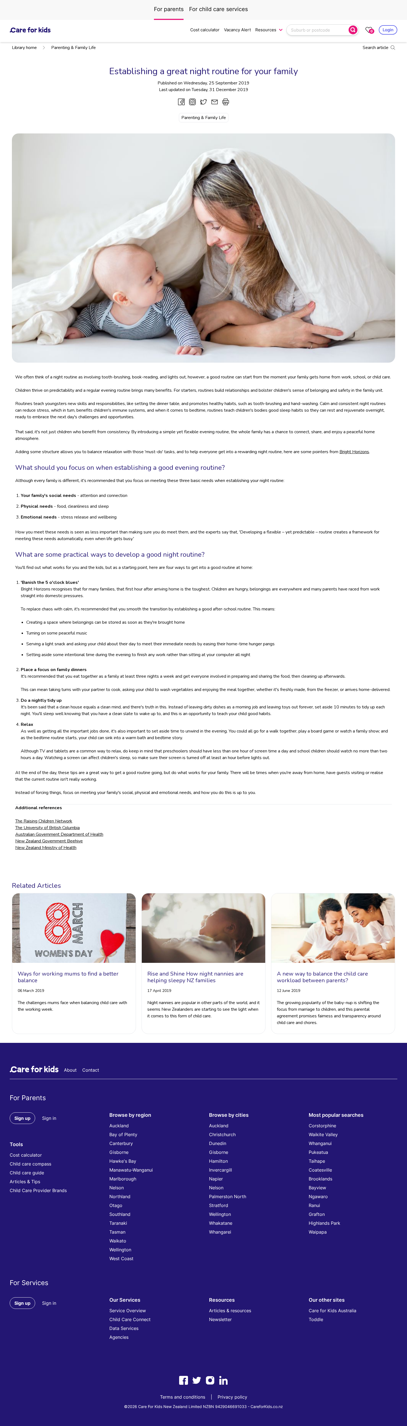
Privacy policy (232, 1397)
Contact (90, 1070)
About (70, 1070)
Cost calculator (205, 29)
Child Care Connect (130, 1319)
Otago (115, 1205)
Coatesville (320, 1170)
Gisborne (118, 1152)
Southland (119, 1214)
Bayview (317, 1187)
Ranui (314, 1205)
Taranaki (118, 1223)
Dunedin (217, 1143)
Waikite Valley (323, 1134)
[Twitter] (196, 1380)
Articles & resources (230, 1310)
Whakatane (220, 1223)
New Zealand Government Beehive (49, 841)
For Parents (28, 1098)
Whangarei (220, 1232)
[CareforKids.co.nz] (30, 30)
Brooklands (320, 1179)
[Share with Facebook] (181, 102)
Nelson (116, 1187)
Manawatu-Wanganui (131, 1170)
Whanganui (320, 1143)
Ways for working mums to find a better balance (68, 977)
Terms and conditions (182, 1397)
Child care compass (30, 1164)
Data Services (123, 1328)
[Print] (225, 102)
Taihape (317, 1161)
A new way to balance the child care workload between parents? (322, 977)
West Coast (121, 1258)
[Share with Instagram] (192, 102)
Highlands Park (324, 1223)
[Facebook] (183, 1380)
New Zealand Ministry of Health (45, 848)
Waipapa (318, 1232)
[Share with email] (214, 102)
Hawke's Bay (122, 1161)
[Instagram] (210, 1380)
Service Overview (127, 1310)
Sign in (49, 1118)
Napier (216, 1179)
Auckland (119, 1125)
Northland (119, 1196)
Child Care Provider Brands (38, 1190)
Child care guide (27, 1172)
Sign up (22, 1118)
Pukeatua (318, 1152)
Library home (24, 48)
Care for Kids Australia (332, 1310)
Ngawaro (318, 1196)
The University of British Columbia (47, 828)
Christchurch (222, 1134)
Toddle (316, 1319)
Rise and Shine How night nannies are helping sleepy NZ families (195, 977)
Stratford (218, 1205)
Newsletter (220, 1319)
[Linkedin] (223, 1380)
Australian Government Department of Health (59, 834)
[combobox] (318, 30)
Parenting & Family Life (73, 48)
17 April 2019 (159, 990)
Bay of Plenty (123, 1134)
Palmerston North (227, 1196)
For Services (29, 1283)
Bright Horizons (354, 452)
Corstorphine (322, 1125)
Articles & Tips (25, 1181)
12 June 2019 (288, 990)
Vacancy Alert (237, 29)
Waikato (117, 1241)
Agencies (118, 1337)
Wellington (120, 1249)
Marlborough (122, 1179)
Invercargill (220, 1170)
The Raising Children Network (43, 821)
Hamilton (218, 1161)
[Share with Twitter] (203, 102)
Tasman (117, 1232)
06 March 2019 (31, 990)
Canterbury (121, 1143)
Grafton (317, 1214)
